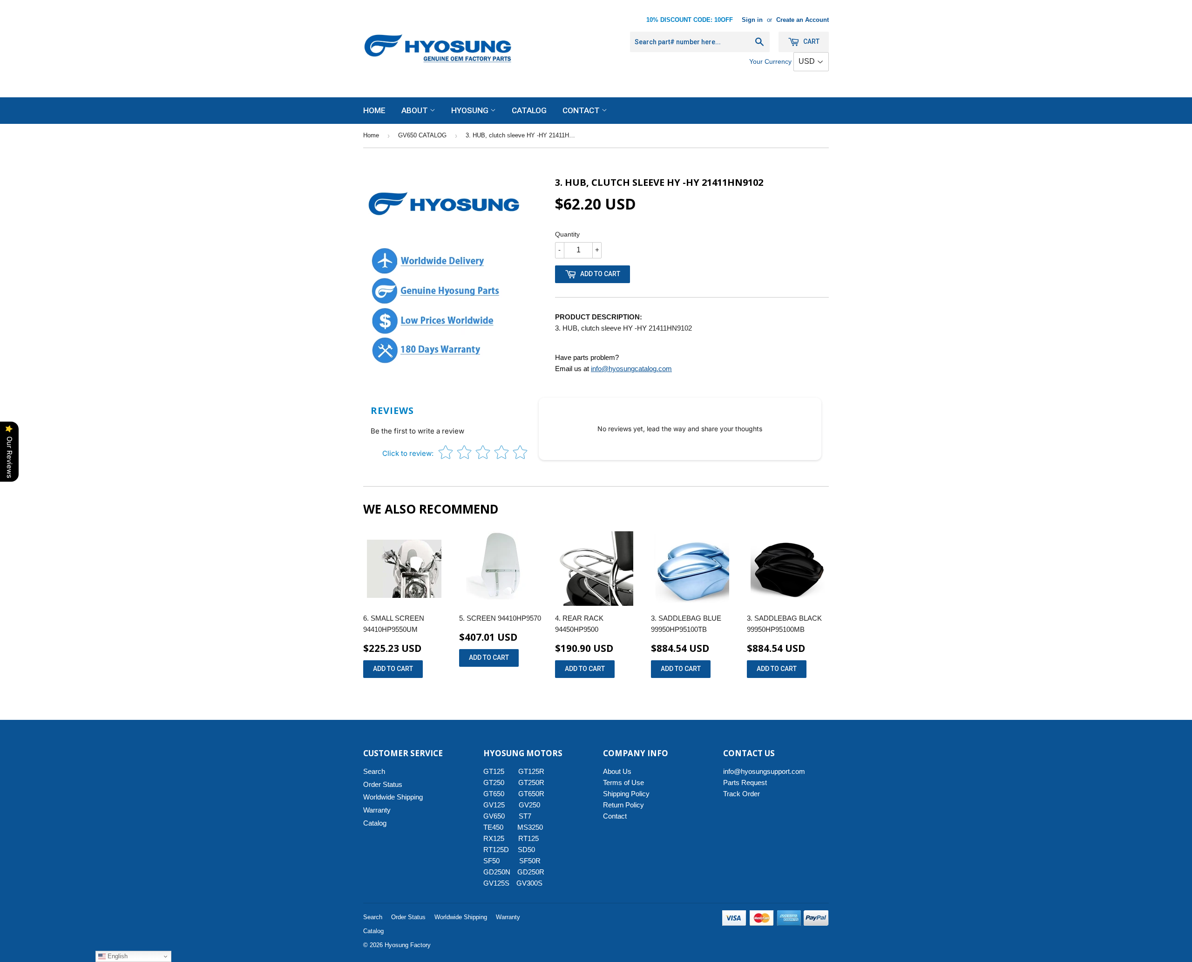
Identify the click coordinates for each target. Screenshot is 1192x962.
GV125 (494, 805)
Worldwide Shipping (393, 797)
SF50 (496, 861)
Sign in (752, 19)
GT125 (493, 771)
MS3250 (530, 827)
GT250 (493, 782)
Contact (582, 110)
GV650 (494, 816)
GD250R (530, 872)
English (117, 956)
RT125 (528, 838)
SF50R (530, 861)
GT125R (531, 771)
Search (374, 771)
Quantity (567, 234)
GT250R (531, 782)
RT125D (496, 850)
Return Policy (623, 805)
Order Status (382, 784)
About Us (617, 771)
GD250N (496, 872)
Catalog (529, 110)
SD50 (526, 850)
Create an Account (802, 19)
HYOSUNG (470, 110)
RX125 (493, 838)
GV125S (496, 883)
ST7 (525, 816)
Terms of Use (623, 782)
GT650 (493, 794)
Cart (811, 41)
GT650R (531, 794)
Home (374, 110)
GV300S (529, 883)
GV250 (529, 805)
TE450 (493, 827)
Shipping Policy (626, 794)
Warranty (377, 810)
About (415, 110)
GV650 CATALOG (422, 135)
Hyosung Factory (408, 945)
